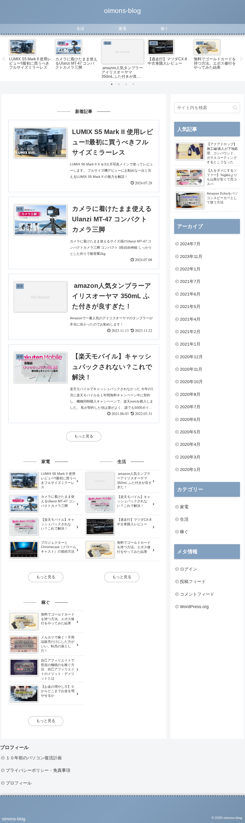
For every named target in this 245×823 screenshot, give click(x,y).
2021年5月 (190, 306)
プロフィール (19, 783)
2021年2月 (190, 331)
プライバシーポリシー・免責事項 (38, 770)
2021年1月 (190, 344)
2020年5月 (190, 432)
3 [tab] (126, 84)
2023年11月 (191, 256)
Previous (3, 59)
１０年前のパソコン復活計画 (34, 758)
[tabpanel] (30, 58)
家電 (184, 506)
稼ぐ (184, 531)
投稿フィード (193, 581)
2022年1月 (190, 269)
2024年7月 (190, 243)
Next (241, 59)
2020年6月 (190, 419)
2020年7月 (190, 406)
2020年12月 (191, 356)
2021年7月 (190, 281)
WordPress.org (194, 606)
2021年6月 (190, 294)
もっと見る (83, 436)
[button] (235, 107)
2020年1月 (190, 469)
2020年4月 (190, 444)
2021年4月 (190, 319)
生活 (184, 519)
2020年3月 (190, 457)
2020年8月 (190, 394)
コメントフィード (197, 594)
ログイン (188, 569)
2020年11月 (191, 369)
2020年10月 (191, 381)
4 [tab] (133, 84)
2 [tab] (119, 84)
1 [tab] (111, 84)
